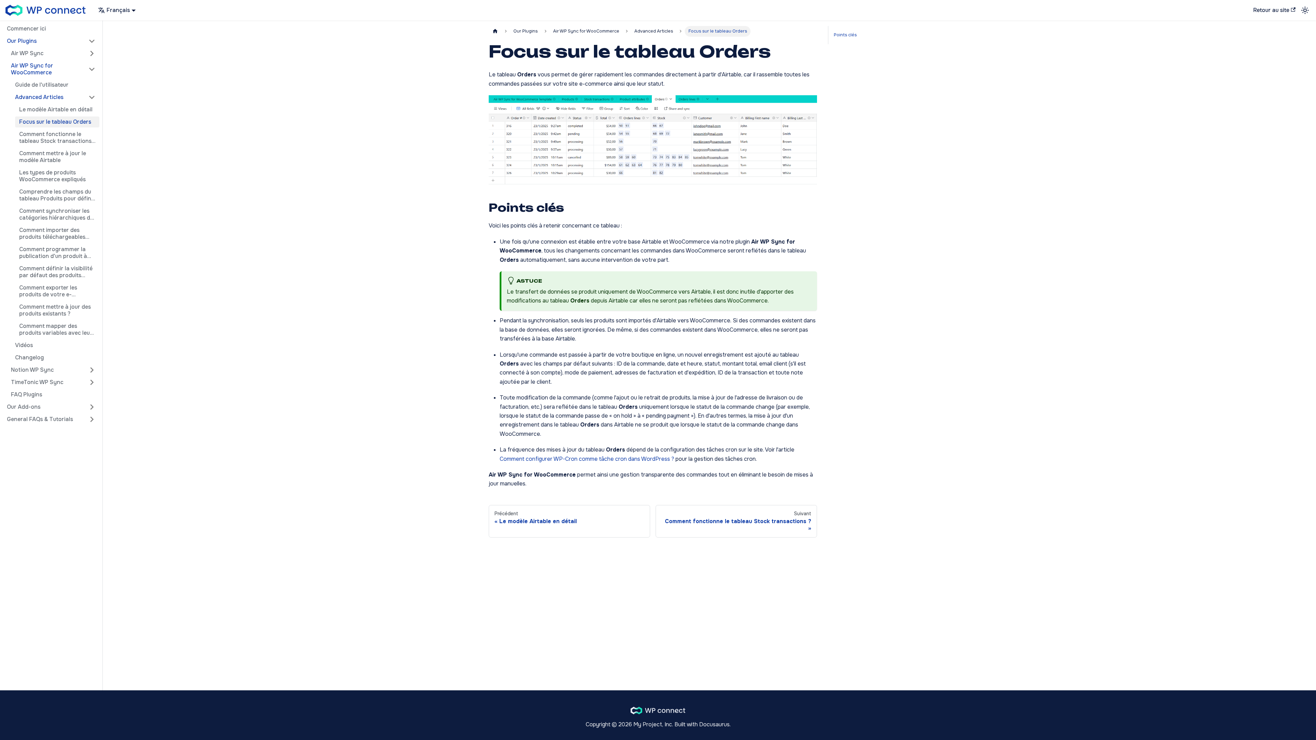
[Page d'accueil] (495, 31)
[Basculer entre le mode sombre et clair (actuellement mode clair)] (1305, 10)
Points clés (845, 35)
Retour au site (1271, 10)
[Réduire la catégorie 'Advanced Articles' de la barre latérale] (91, 97)
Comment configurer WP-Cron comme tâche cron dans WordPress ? (587, 459)
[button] (51, 41)
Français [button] (118, 10)
